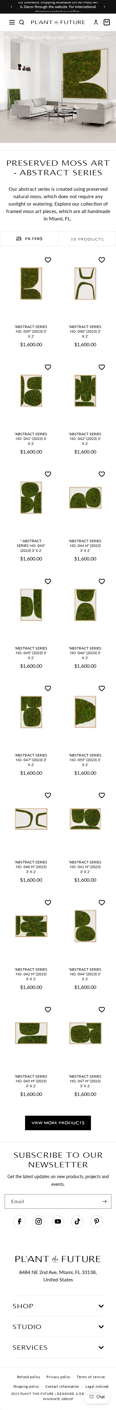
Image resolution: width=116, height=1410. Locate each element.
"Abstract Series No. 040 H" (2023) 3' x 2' (31, 867)
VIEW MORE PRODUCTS (58, 1122)
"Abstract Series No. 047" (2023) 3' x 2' (31, 760)
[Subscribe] (104, 1201)
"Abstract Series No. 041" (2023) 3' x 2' (31, 438)
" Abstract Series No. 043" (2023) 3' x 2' (31, 546)
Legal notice (95, 1386)
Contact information (62, 1386)
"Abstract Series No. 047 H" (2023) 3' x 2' (85, 1081)
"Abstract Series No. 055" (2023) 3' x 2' (85, 760)
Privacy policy (58, 1377)
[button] (12, 22)
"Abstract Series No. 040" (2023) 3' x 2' (85, 331)
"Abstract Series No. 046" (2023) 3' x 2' (85, 652)
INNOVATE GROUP (58, 1399)
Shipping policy (26, 1386)
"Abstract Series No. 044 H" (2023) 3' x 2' (85, 546)
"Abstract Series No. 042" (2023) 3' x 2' (85, 438)
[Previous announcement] (11, 7)
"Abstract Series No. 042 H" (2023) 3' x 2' (31, 974)
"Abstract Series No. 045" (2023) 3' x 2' (31, 652)
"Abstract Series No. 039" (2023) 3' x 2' (31, 331)
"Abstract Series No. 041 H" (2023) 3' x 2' (85, 867)
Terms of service (91, 1377)
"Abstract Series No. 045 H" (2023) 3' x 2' (31, 1081)
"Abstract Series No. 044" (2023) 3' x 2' (85, 974)
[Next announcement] (104, 7)
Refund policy (29, 1377)
